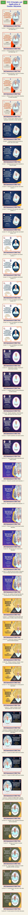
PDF (25, 2)
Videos (3, 2)
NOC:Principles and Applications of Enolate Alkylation (14, 4)
